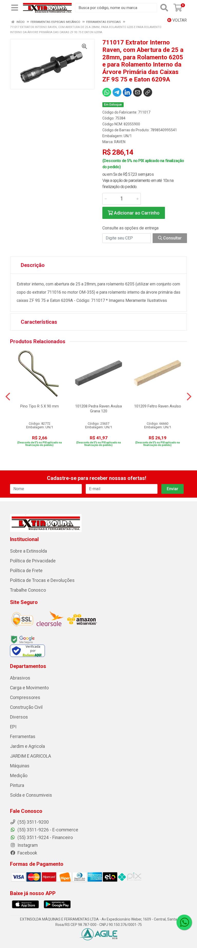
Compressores (25, 697)
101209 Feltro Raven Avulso (157, 406)
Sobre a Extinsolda (28, 551)
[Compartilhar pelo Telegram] (117, 92)
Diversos (19, 717)
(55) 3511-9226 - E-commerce (47, 829)
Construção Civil (26, 707)
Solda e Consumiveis (31, 795)
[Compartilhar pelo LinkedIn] (127, 92)
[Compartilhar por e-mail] (137, 92)
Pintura (17, 785)
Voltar (179, 20)
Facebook (26, 853)
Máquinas (19, 765)
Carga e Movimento (29, 687)
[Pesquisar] (164, 7)
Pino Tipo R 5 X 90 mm (39, 406)
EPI (13, 726)
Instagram (27, 845)
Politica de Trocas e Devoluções (42, 580)
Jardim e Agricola (27, 746)
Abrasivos (20, 678)
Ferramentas (22, 736)
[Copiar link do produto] (147, 92)
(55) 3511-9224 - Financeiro (44, 837)
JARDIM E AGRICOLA (30, 756)
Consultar (172, 238)
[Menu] (14, 7)
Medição (18, 775)
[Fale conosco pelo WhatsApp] (184, 922)
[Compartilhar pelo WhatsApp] (106, 92)
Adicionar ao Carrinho (136, 213)
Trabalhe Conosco (28, 590)
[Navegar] (8, 396)
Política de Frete (26, 570)
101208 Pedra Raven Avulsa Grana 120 (98, 408)
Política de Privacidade (33, 560)
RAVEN (119, 142)
